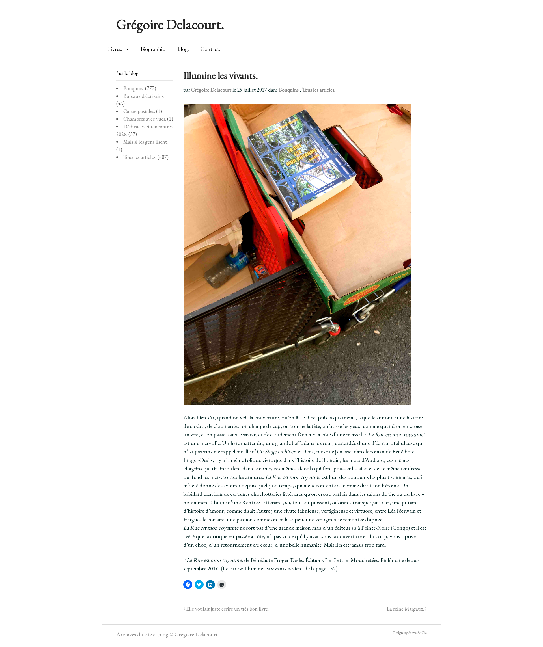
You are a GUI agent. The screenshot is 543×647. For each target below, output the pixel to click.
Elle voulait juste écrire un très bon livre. (227, 608)
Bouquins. (289, 89)
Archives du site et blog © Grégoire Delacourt (167, 634)
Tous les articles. (318, 89)
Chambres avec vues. (144, 119)
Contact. (210, 49)
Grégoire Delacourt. (170, 24)
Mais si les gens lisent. (145, 142)
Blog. (183, 49)
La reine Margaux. (406, 608)
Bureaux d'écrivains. (143, 96)
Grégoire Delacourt (211, 89)
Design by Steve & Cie (410, 632)
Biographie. (153, 49)
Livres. (115, 49)
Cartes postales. (139, 111)
